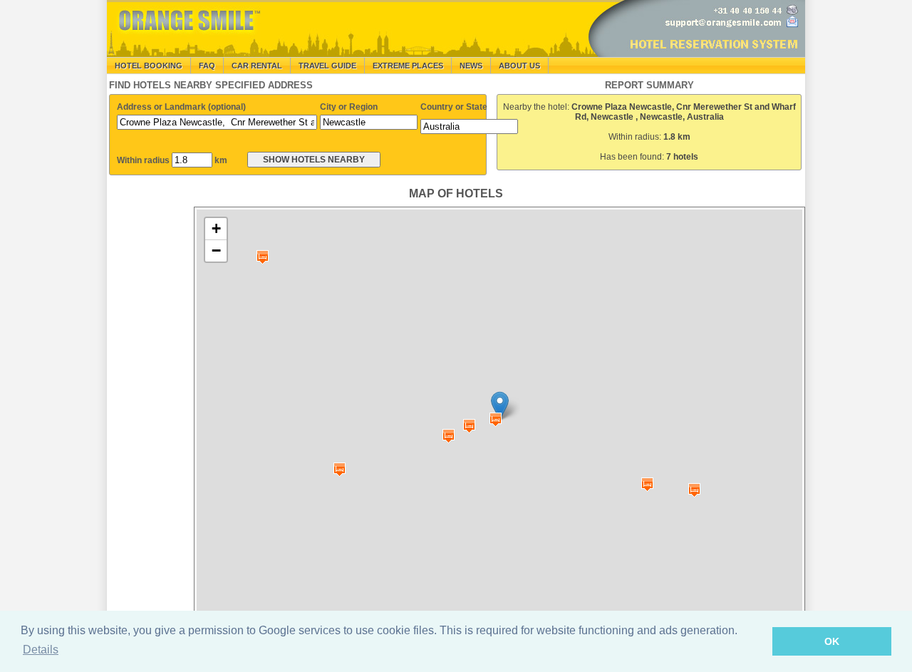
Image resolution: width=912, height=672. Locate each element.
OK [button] (831, 641)
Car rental (257, 65)
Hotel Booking (148, 65)
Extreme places (408, 65)
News (471, 65)
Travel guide (327, 65)
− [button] (216, 250)
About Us (519, 65)
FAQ (207, 65)
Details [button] (40, 649)
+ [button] (216, 228)
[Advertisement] (149, 420)
